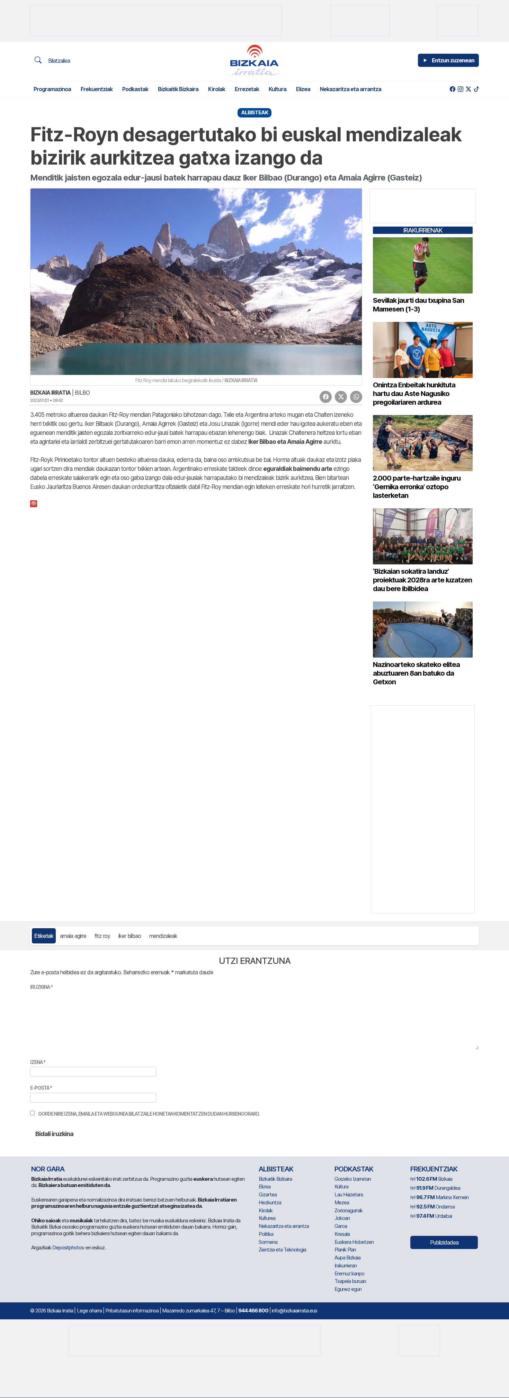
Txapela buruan (350, 1281)
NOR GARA (47, 1169)
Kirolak (216, 89)
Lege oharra (89, 1310)
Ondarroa (435, 1206)
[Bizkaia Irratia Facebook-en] (452, 89)
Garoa (340, 1226)
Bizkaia (434, 1179)
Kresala (342, 1234)
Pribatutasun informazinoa (132, 1310)
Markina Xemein (442, 1197)
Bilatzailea (58, 60)
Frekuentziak (97, 89)
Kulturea (267, 1218)
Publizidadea (444, 1242)
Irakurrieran (345, 1265)
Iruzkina (41, 987)
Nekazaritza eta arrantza (350, 89)
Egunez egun (347, 1289)
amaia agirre (73, 935)
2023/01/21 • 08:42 (46, 400)
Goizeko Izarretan (352, 1179)
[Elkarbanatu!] (326, 397)
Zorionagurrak (348, 1210)
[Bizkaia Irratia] (254, 60)
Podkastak (135, 89)
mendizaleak (163, 935)
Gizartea (268, 1194)
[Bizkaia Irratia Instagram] (460, 89)
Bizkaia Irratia (50, 392)
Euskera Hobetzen (354, 1242)
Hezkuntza (270, 1202)
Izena (37, 1062)
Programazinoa (52, 89)
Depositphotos (68, 1247)
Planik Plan (345, 1249)
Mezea (341, 1202)
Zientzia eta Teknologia (282, 1249)
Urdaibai (434, 1216)
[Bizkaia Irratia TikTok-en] (476, 89)
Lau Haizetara (348, 1194)
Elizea (303, 89)
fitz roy (102, 935)
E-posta (41, 1088)
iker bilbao (129, 935)
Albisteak (276, 1169)
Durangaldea (438, 1188)
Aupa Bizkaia (347, 1257)
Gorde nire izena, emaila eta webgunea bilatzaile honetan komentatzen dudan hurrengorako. (149, 1114)
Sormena (268, 1242)
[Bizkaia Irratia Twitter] (468, 89)
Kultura (277, 89)
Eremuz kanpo (349, 1273)
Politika (266, 1234)
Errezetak (247, 89)
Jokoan (342, 1218)
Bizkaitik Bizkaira (178, 89)
